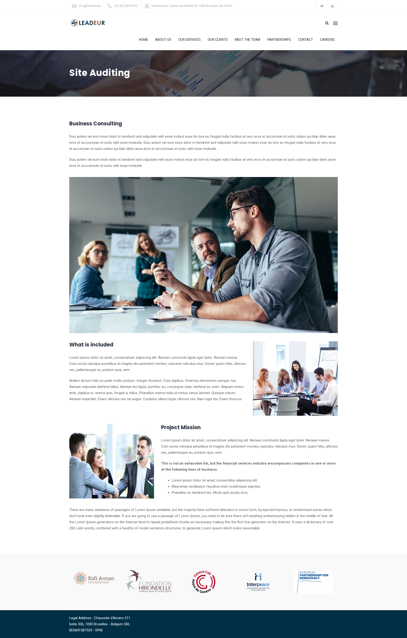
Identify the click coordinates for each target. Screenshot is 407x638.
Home (143, 39)
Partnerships (279, 39)
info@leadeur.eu (90, 6)
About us (163, 39)
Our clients (218, 39)
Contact (305, 39)
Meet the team (247, 39)
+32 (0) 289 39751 (126, 6)
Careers (327, 39)
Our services (189, 39)
